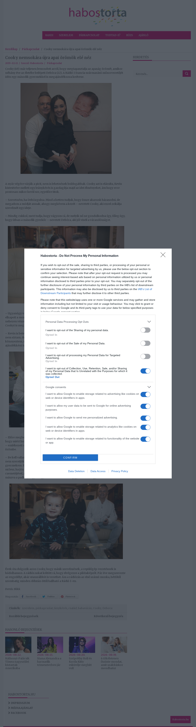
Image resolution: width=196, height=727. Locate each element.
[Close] (164, 256)
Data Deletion (76, 471)
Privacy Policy (119, 471)
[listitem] (98, 322)
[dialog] (98, 363)
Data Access (98, 471)
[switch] (145, 330)
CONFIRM (70, 457)
